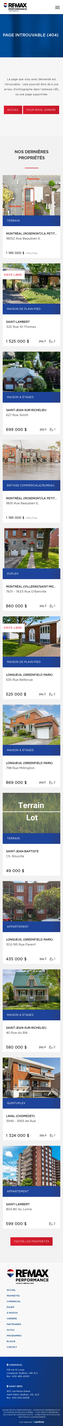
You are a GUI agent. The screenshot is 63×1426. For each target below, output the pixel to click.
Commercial (14, 1302)
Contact (12, 1347)
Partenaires (14, 1324)
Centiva (38, 1422)
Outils (10, 1330)
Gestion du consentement (32, 1417)
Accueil (13, 110)
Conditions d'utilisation (47, 1415)
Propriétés (13, 1296)
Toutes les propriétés (31, 1241)
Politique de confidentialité (18, 1415)
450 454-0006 (20, 1398)
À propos (12, 1313)
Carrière (12, 1319)
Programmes (14, 1336)
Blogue (11, 1341)
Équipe (10, 1307)
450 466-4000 (20, 1376)
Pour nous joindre (41, 110)
